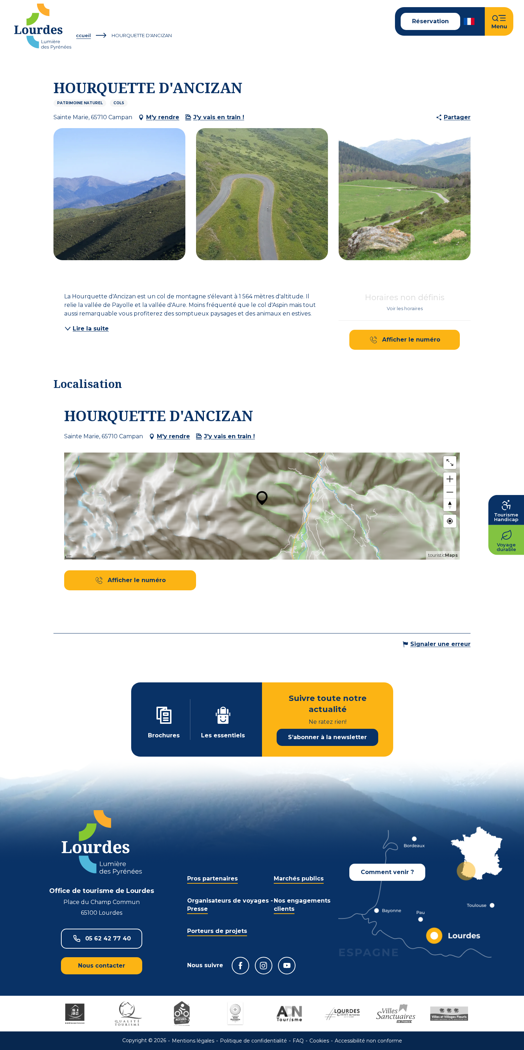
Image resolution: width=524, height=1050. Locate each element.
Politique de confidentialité (253, 1041)
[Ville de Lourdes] (342, 1013)
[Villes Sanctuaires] (395, 1013)
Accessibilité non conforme (368, 1041)
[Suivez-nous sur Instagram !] (263, 965)
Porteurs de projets (217, 931)
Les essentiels (223, 735)
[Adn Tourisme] (288, 1013)
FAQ (298, 1041)
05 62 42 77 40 (108, 938)
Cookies (319, 1041)
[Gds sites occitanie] (235, 1013)
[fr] (469, 21)
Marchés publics (299, 878)
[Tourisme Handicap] (74, 1013)
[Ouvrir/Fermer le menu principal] (499, 21)
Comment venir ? (387, 872)
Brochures (164, 735)
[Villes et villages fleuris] (449, 1013)
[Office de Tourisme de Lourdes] (42, 27)
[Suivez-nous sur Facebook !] (240, 965)
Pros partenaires (212, 878)
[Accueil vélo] (181, 1013)
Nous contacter (101, 965)
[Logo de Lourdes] (102, 842)
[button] (469, 21)
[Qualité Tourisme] (128, 1013)
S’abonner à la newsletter (327, 737)
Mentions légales (193, 1041)
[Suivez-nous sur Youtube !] (287, 965)
